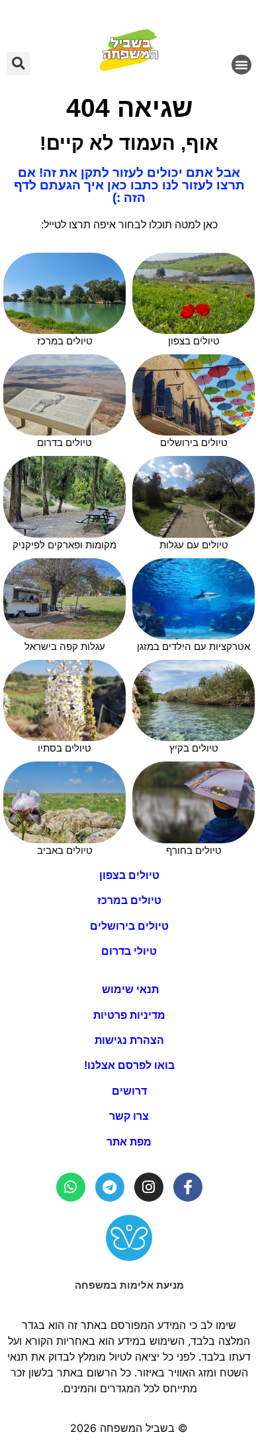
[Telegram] (109, 1187)
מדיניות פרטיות (129, 1015)
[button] (241, 65)
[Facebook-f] (187, 1187)
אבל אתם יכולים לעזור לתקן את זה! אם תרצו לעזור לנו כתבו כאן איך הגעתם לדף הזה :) (129, 185)
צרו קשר (129, 1116)
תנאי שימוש (129, 989)
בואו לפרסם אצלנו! (129, 1065)
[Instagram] (148, 1187)
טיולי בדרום (129, 951)
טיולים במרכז (129, 900)
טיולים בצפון (129, 875)
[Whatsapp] (70, 1187)
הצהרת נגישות (129, 1040)
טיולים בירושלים (129, 926)
